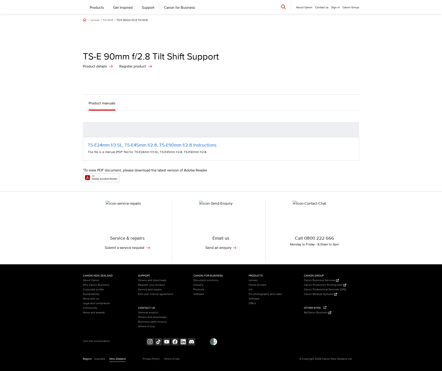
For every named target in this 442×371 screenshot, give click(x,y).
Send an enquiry (218, 247)
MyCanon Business (316, 312)
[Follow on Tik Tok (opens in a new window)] (158, 342)
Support (148, 7)
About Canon (91, 280)
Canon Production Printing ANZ (323, 285)
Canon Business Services (320, 280)
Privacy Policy (151, 359)
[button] (353, 129)
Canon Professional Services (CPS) (325, 289)
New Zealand (117, 359)
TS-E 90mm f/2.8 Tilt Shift (132, 20)
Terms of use (172, 359)
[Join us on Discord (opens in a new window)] (191, 342)
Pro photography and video (265, 294)
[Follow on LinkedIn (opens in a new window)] (183, 342)
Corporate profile (93, 289)
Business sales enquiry (152, 322)
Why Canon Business (96, 285)
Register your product (151, 285)
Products (97, 7)
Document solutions (205, 280)
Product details (95, 66)
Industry (198, 285)
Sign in (335, 7)
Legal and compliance (96, 303)
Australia (99, 359)
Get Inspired (123, 7)
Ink (250, 289)
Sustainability (91, 294)
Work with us (91, 298)
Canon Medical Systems (319, 294)
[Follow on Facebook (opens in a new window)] (175, 342)
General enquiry (148, 312)
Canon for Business (179, 7)
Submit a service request (125, 247)
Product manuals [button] (102, 103)
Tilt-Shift (108, 20)
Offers (252, 303)
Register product (132, 66)
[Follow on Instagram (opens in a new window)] (150, 342)
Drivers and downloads (152, 280)
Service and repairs (150, 289)
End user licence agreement (155, 294)
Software (198, 294)
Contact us (322, 7)
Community (90, 308)
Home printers (258, 285)
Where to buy (146, 326)
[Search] (283, 7)
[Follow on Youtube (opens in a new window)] (166, 342)
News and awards (94, 312)
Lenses (95, 20)
